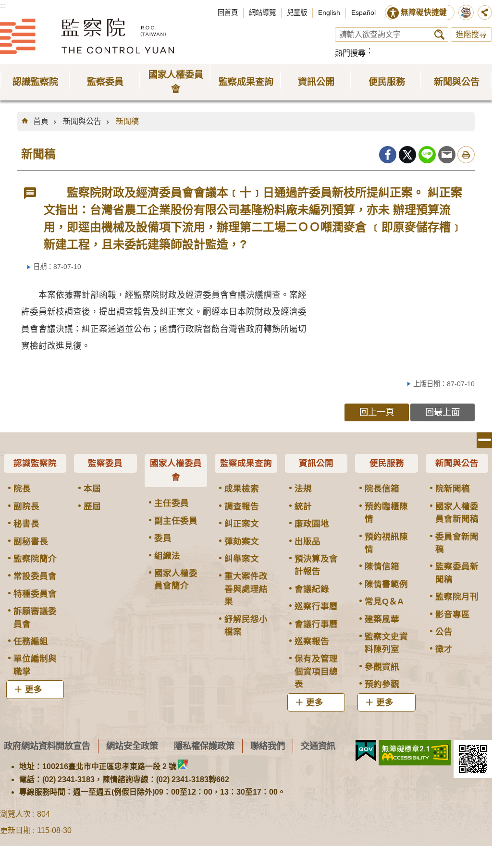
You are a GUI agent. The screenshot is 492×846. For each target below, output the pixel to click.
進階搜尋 (471, 34)
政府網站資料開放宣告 (47, 746)
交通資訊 (318, 746)
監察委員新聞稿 (457, 573)
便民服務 (386, 463)
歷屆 (92, 506)
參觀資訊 (382, 667)
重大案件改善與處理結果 (246, 588)
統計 (303, 506)
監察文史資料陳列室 (386, 643)
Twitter (407, 154)
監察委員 (105, 463)
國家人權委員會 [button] (175, 82)
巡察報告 (312, 641)
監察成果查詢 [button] (246, 82)
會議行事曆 (316, 624)
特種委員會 (35, 594)
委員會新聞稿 (457, 543)
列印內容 (466, 154)
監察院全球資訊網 (87, 36)
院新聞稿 (452, 488)
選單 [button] (484, 440)
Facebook (387, 154)
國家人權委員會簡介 (175, 579)
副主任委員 (175, 521)
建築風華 (382, 619)
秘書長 (26, 523)
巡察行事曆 (316, 606)
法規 (303, 488)
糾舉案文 (241, 559)
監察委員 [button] (105, 82)
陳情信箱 (382, 566)
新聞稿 (127, 121)
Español (363, 12)
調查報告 (241, 506)
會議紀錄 (312, 589)
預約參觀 (382, 684)
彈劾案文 (241, 541)
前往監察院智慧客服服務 (466, 12)
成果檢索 (241, 488)
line (427, 154)
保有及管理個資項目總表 (316, 671)
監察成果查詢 (246, 463)
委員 (163, 538)
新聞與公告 (82, 121)
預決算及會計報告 (316, 565)
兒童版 (297, 12)
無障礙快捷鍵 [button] (424, 12)
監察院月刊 (457, 596)
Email (446, 154)
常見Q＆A (384, 601)
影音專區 (452, 614)
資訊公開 (316, 463)
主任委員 (171, 503)
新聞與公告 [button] (457, 82)
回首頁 (228, 12)
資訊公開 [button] (316, 82)
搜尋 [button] (439, 34)
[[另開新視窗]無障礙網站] (415, 753)
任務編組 (30, 641)
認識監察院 (35, 463)
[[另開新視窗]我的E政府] (366, 751)
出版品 (307, 541)
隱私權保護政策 (204, 746)
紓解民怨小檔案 (246, 625)
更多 (33, 689)
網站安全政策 (132, 746)
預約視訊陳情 (386, 543)
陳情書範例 (386, 584)
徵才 (444, 649)
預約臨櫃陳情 (386, 513)
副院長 (26, 506)
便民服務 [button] (387, 82)
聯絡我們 (267, 746)
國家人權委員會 (176, 470)
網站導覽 (262, 12)
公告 (444, 632)
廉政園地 (312, 523)
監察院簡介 (35, 559)
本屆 (92, 488)
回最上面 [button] (442, 412)
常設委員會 (35, 576)
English (329, 12)
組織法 (167, 556)
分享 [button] (485, 12)
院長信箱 (382, 488)
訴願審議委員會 (35, 617)
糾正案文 (241, 523)
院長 (22, 488)
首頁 (41, 121)
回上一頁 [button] (376, 412)
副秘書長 (30, 541)
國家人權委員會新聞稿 (457, 513)
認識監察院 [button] (35, 82)
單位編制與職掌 (35, 665)
